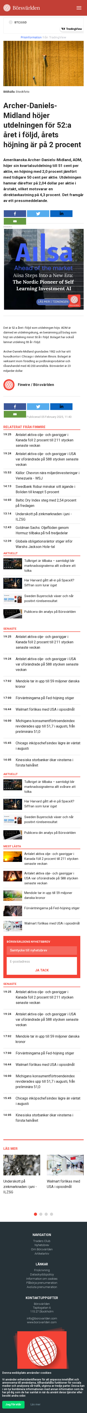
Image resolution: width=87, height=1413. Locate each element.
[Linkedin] (61, 213)
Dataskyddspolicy (42, 1274)
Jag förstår (13, 1404)
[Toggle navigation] (79, 7)
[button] (35, 1214)
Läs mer (35, 1404)
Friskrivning (42, 1270)
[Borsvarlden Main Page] (21, 7)
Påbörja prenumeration (41, 1282)
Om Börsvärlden (42, 1249)
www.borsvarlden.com (42, 1322)
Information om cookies (42, 1278)
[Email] (15, 221)
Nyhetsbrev (42, 1245)
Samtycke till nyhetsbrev (28, 950)
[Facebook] (15, 213)
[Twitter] (38, 213)
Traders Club (41, 1241)
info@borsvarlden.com (42, 1318)
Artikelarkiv (42, 1253)
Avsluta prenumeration (42, 1287)
